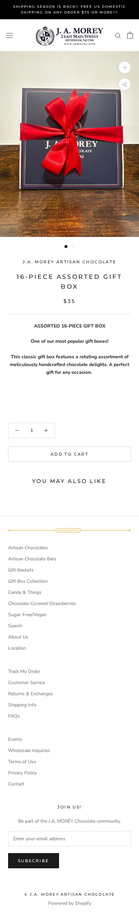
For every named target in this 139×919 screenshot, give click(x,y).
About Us (18, 637)
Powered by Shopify (69, 903)
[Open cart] (130, 35)
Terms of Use (22, 761)
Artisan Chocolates (28, 548)
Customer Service (26, 682)
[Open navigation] (9, 35)
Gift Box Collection (28, 581)
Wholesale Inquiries (29, 750)
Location (17, 648)
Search (15, 626)
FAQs (14, 716)
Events (15, 739)
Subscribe (33, 860)
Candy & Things (24, 592)
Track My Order (24, 671)
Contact (16, 784)
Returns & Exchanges (30, 694)
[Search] (118, 35)
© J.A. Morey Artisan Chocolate (69, 894)
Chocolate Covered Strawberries (42, 603)
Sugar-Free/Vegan (27, 614)
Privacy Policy (22, 773)
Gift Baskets (21, 570)
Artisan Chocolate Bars (32, 559)
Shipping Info (22, 705)
